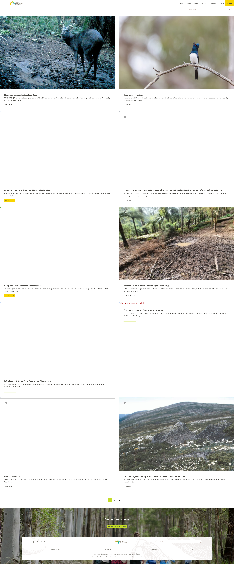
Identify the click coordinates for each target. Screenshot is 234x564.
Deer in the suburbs (12, 476)
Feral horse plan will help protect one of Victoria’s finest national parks (156, 476)
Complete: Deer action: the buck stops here (23, 285)
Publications (204, 3)
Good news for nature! (133, 95)
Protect (189, 3)
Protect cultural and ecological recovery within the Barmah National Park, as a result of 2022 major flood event (173, 190)
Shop (192, 549)
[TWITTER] (37, 542)
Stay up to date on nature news (117, 526)
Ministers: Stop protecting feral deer (20, 95)
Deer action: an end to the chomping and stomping (146, 285)
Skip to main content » (8, 1)
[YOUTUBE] (45, 542)
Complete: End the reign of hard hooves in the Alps (27, 190)
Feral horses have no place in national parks (143, 310)
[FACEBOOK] (33, 542)
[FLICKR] (41, 542)
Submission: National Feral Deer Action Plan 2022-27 (28, 381)
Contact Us (154, 549)
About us (221, 3)
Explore (182, 3)
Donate (229, 3)
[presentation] (57, 17)
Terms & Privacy (55, 549)
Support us (213, 3)
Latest (196, 3)
